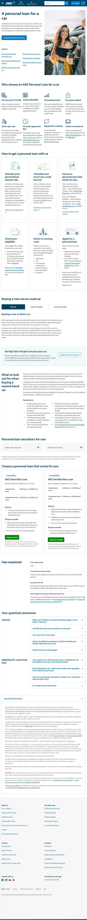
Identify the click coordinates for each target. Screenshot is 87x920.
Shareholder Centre (8, 821)
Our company (6, 808)
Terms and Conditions (18, 711)
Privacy (15, 889)
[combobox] (56, 3)
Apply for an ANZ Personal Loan (31, 63)
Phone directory (50, 850)
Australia (7, 889)
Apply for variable (56, 540)
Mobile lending (50, 817)
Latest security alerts (9, 855)
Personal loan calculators (31, 58)
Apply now (67, 285)
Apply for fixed (12, 537)
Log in (77, 3)
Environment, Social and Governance (15, 825)
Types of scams (7, 850)
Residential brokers (51, 821)
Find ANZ (21, 4)
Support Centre (31, 4)
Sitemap (38, 889)
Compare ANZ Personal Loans (14, 38)
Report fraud (6, 859)
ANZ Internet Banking (73, 135)
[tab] (13, 306)
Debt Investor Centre (9, 813)
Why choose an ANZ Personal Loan (9, 55)
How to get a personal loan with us (11, 62)
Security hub (6, 846)
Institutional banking (52, 808)
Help (44, 889)
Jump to (5, 49)
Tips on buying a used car (31, 54)
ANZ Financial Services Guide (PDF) (47, 711)
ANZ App (71, 137)
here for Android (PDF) (75, 736)
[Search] (67, 3)
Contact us (48, 846)
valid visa (15, 263)
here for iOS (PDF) (59, 736)
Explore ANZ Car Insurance (70, 355)
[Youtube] (10, 880)
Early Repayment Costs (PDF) (64, 599)
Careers (4, 830)
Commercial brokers (52, 825)
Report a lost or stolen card (11, 863)
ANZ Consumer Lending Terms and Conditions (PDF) (23, 788)
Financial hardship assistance (55, 863)
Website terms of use (26, 889)
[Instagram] (13, 880)
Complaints (49, 859)
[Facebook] (3, 880)
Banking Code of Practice (53, 867)
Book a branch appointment (54, 855)
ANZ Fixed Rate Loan (51, 142)
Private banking (50, 813)
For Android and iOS (52, 880)
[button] (2, 3)
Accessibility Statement (10, 834)
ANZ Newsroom (7, 817)
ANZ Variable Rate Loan (31, 140)
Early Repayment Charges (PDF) (63, 780)
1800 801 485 (29, 726)
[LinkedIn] (6, 880)
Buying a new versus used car (11, 68)
